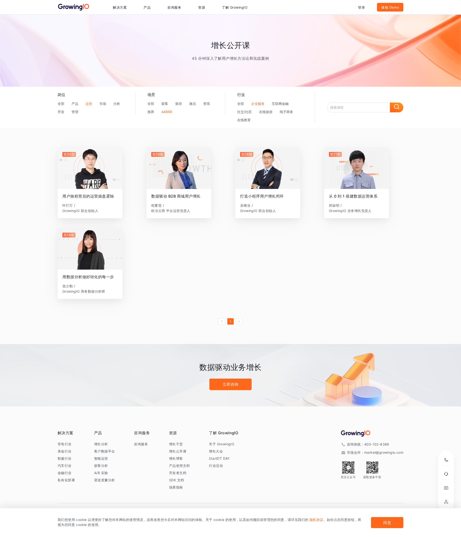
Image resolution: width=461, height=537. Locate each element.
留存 (178, 104)
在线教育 (244, 120)
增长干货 (176, 444)
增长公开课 (177, 451)
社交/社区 (244, 112)
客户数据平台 (104, 451)
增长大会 (216, 451)
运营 (88, 104)
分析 (116, 104)
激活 (192, 104)
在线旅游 (266, 112)
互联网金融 (280, 104)
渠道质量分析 (104, 480)
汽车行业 (65, 466)
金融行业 (65, 473)
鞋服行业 (65, 458)
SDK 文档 (176, 480)
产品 (75, 104)
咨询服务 (174, 7)
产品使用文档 (179, 466)
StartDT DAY (219, 458)
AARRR (166, 112)
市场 (102, 104)
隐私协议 (316, 520)
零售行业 (65, 444)
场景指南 (176, 487)
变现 (206, 104)
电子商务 (286, 112)
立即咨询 (230, 384)
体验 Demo (390, 7)
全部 (61, 104)
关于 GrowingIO (221, 444)
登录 (361, 7)
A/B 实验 (101, 473)
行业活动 (216, 466)
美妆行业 (65, 451)
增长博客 (176, 458)
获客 (164, 104)
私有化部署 (66, 480)
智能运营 (101, 458)
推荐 (150, 112)
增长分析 (101, 444)
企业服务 (258, 104)
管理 (75, 112)
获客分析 (101, 466)
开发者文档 (177, 473)
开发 (61, 112)
